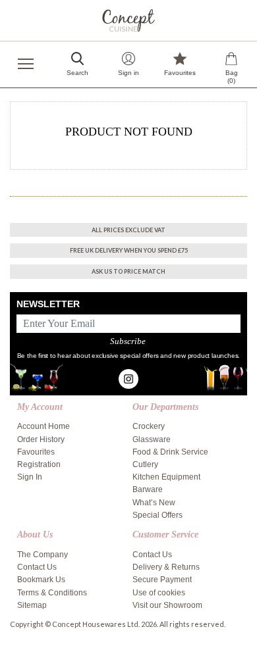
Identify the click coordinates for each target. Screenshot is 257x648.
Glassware (151, 439)
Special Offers (157, 515)
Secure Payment (162, 579)
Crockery (148, 426)
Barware (147, 489)
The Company (42, 554)
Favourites (36, 452)
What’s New (153, 502)
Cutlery (145, 464)
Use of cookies (158, 592)
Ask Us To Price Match (128, 271)
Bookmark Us (41, 579)
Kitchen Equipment (166, 477)
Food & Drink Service (170, 452)
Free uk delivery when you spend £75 (129, 250)
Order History (41, 439)
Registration (39, 464)
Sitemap (32, 605)
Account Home (43, 426)
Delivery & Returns (166, 567)
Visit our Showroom (167, 605)
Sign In (29, 477)
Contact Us (37, 567)
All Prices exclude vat (128, 230)
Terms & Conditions (52, 592)
